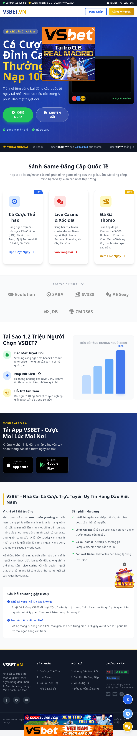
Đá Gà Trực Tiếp (49, 683)
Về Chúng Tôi (82, 683)
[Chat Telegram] (128, 714)
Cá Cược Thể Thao (50, 671)
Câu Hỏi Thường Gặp (86, 677)
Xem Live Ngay (110, 256)
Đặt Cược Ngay (19, 252)
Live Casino (46, 677)
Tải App (113, 2)
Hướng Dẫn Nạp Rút (86, 671)
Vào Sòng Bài (63, 252)
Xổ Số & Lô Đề (48, 688)
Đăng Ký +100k (121, 11)
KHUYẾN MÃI (54, 115)
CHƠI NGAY (19, 114)
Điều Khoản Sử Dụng (86, 688)
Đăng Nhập (96, 11)
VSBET (14, 11)
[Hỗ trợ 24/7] (128, 727)
